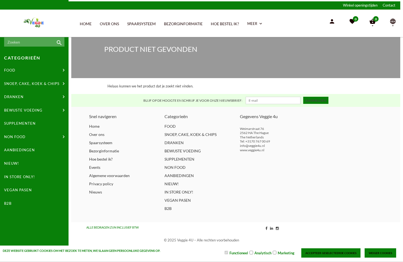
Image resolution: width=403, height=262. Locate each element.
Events (94, 167)
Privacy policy (101, 183)
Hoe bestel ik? (225, 23)
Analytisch (262, 253)
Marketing (286, 253)
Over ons (109, 23)
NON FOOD (14, 137)
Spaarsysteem (141, 23)
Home (86, 23)
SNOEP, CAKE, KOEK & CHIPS (31, 83)
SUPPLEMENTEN (20, 123)
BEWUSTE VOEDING (23, 110)
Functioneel (238, 253)
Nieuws (95, 192)
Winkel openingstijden (360, 5)
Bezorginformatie (183, 23)
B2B (8, 203)
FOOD (9, 70)
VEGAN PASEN (18, 190)
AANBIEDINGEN (19, 150)
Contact (389, 5)
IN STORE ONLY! (19, 177)
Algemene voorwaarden (109, 175)
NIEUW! (11, 163)
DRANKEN (14, 97)
